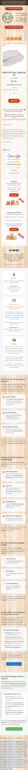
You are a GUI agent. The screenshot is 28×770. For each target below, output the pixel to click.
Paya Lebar (3, 766)
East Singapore (9, 744)
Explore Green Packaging (14, 729)
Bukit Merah (8, 761)
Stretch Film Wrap (9, 256)
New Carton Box (18, 259)
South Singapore (11, 759)
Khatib (19, 749)
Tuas (24, 764)
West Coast (7, 764)
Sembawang (3, 749)
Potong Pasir (14, 766)
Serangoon (3, 752)
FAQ (12, 254)
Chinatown (22, 743)
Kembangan (24, 746)
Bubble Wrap (21, 257)
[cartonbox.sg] (7, 17)
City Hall (2, 744)
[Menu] (8, 38)
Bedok (16, 744)
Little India (13, 764)
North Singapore (11, 748)
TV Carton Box (19, 256)
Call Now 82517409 (14, 8)
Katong (6, 769)
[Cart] (16, 38)
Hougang (11, 751)
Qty (14, 93)
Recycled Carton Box (14, 260)
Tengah (17, 762)
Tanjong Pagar (11, 767)
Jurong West (6, 754)
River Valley (3, 743)
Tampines (21, 744)
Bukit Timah (4, 762)
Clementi (10, 756)
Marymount (3, 759)
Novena (9, 743)
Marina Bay (19, 741)
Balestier (19, 764)
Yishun (18, 748)
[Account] (12, 38)
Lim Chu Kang (11, 762)
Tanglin (18, 767)
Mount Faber (24, 761)
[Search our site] (20, 38)
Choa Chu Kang (22, 754)
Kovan (20, 766)
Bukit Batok (14, 754)
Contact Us (7, 254)
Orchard (13, 741)
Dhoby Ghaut (15, 743)
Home (3, 43)
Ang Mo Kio (10, 752)
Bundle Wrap (9, 259)
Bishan (14, 757)
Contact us (12, 527)
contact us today (17, 596)
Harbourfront (20, 759)
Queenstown (3, 767)
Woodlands (24, 748)
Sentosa (2, 761)
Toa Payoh (9, 757)
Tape (15, 257)
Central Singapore (5, 741)
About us (17, 254)
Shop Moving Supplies (14, 664)
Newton (25, 741)
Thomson (19, 757)
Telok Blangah (16, 761)
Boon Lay (16, 756)
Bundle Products (7, 257)
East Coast (3, 748)
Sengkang (17, 751)
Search (22, 254)
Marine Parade (16, 746)
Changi (4, 746)
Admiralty (9, 749)
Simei (10, 769)
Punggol (23, 751)
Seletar (15, 749)
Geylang (9, 746)
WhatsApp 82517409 (15, 27)
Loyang (8, 766)
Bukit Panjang (3, 756)
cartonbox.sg (13, 264)
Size (14, 87)
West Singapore (17, 752)
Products (9, 43)
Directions (14, 195)
